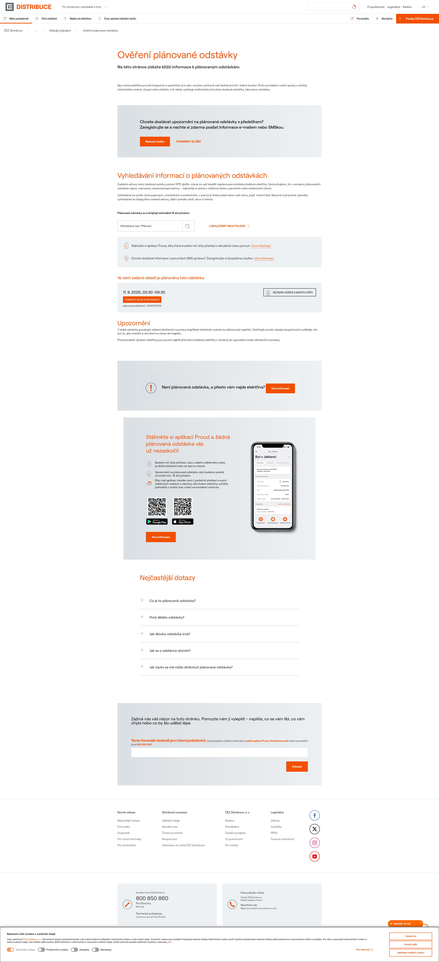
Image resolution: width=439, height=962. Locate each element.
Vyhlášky (276, 826)
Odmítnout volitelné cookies (410, 953)
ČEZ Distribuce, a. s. (32, 939)
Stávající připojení (60, 30)
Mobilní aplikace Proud (251, 900)
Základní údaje (171, 820)
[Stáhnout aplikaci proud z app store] (182, 510)
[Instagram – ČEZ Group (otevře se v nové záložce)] (315, 843)
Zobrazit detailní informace (142, 299)
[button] (219, 601)
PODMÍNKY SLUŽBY (188, 141)
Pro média (231, 845)
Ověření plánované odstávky (100, 30)
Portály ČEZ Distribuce (420, 18)
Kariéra (407, 7)
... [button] (36, 30)
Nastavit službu (154, 141)
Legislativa (393, 7)
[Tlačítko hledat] (355, 7)
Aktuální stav (170, 826)
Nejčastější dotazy (128, 820)
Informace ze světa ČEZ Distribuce (183, 845)
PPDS (274, 833)
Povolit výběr (410, 944)
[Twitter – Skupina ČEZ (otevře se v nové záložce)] (315, 829)
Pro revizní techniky (129, 839)
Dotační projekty (235, 833)
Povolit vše (410, 936)
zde (169, 942)
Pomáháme (232, 826)
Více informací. (261, 246)
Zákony (275, 820)
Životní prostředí (172, 833)
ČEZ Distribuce (13, 30)
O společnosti (375, 7)
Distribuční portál (279, 740)
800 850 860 (144, 744)
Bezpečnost (169, 839)
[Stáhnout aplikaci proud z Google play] (157, 510)
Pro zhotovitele (126, 845)
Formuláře (123, 826)
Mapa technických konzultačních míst (259, 908)
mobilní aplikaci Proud (257, 740)
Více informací (363, 949)
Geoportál (123, 833)
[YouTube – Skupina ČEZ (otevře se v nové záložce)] (315, 856)
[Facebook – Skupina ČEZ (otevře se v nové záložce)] (315, 815)
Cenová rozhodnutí (282, 839)
